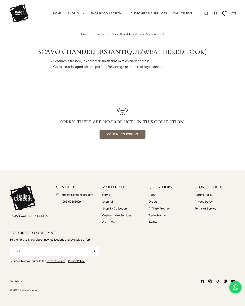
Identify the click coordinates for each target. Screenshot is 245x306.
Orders (153, 201)
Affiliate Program (160, 208)
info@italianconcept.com (77, 194)
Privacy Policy (204, 201)
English (14, 281)
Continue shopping (122, 134)
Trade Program (158, 215)
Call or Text (109, 222)
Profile (153, 222)
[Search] (206, 13)
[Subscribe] (94, 251)
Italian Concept (30, 290)
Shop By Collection (114, 208)
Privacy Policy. (76, 260)
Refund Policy (203, 194)
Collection (99, 33)
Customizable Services (116, 215)
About (153, 194)
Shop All (107, 201)
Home (83, 33)
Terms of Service (205, 208)
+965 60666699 (71, 201)
